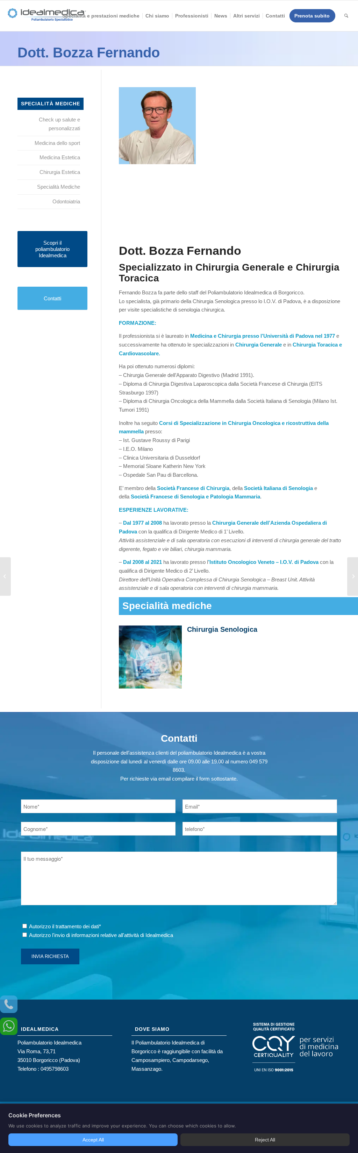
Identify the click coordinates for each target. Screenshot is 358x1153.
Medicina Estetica (60, 157)
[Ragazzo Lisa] (352, 576)
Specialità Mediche (58, 187)
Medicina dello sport (57, 143)
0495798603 (55, 1069)
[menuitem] (100, 15)
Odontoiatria (66, 201)
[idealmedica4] (47, 19)
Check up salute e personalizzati (59, 124)
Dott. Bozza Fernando (88, 52)
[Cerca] (346, 15)
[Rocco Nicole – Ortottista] (5, 576)
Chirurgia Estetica (60, 172)
